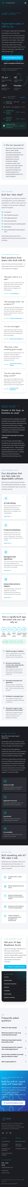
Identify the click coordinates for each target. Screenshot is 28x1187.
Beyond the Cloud (20, 1141)
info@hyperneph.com (7, 1167)
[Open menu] (25, 3)
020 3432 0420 (5, 1164)
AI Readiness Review (21, 1148)
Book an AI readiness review (14, 1103)
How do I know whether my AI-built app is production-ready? (12, 1055)
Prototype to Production (5, 1145)
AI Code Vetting (6, 1141)
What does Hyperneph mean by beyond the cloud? (12, 1041)
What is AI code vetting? (9, 1028)
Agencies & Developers (19, 1145)
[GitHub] (10, 1133)
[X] (6, 1133)
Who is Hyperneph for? (9, 1062)
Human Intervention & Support (7, 1154)
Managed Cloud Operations (6, 1149)
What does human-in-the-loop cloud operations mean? (11, 1034)
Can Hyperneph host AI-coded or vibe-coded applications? (12, 1048)
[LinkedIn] (3, 1133)
